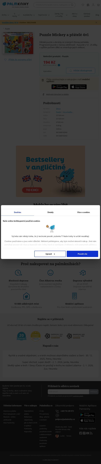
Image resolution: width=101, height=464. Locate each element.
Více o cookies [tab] (83, 212)
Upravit (49, 254)
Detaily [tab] (51, 212)
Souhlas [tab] (17, 212)
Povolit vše (82, 254)
